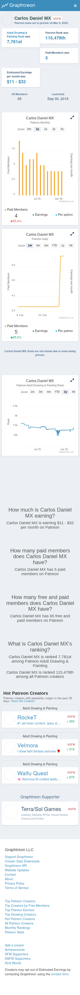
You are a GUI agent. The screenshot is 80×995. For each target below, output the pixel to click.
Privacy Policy (14, 883)
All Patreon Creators (19, 923)
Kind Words (13, 963)
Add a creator (14, 945)
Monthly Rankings (17, 927)
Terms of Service (17, 887)
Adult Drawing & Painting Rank (17, 34)
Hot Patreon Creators (20, 918)
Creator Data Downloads (22, 861)
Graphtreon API (16, 865)
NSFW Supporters (17, 958)
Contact (10, 874)
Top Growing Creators (20, 914)
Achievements (15, 949)
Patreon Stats (14, 932)
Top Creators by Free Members (27, 905)
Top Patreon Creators (20, 901)
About (9, 879)
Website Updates (17, 870)
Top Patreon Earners (19, 910)
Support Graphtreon (19, 856)
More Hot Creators (23, 701)
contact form (60, 974)
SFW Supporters (16, 954)
